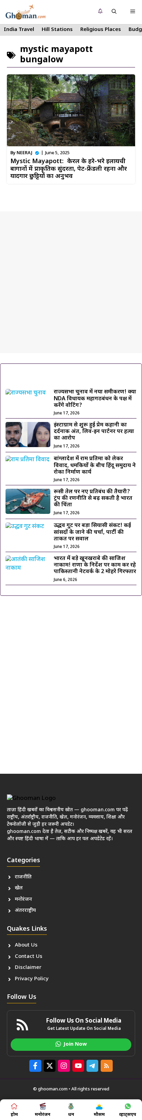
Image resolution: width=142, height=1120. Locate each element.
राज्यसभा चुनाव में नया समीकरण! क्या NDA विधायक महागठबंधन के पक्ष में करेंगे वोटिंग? (95, 399)
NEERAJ (24, 153)
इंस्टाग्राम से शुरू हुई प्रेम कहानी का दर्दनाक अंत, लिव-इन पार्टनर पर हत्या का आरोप (94, 432)
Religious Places (100, 30)
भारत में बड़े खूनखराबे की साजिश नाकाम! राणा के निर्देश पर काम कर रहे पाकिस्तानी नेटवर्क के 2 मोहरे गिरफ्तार (95, 565)
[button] (114, 12)
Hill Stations (57, 30)
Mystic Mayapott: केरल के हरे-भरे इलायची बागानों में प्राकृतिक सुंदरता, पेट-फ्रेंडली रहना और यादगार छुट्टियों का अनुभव (68, 169)
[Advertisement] (71, 282)
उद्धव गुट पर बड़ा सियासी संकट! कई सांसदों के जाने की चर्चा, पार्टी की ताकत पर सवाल (92, 532)
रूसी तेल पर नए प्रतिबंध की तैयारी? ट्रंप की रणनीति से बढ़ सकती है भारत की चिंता (93, 498)
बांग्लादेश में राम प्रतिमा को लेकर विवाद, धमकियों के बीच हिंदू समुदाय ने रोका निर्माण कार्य (95, 465)
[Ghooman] (25, 12)
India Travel (19, 30)
